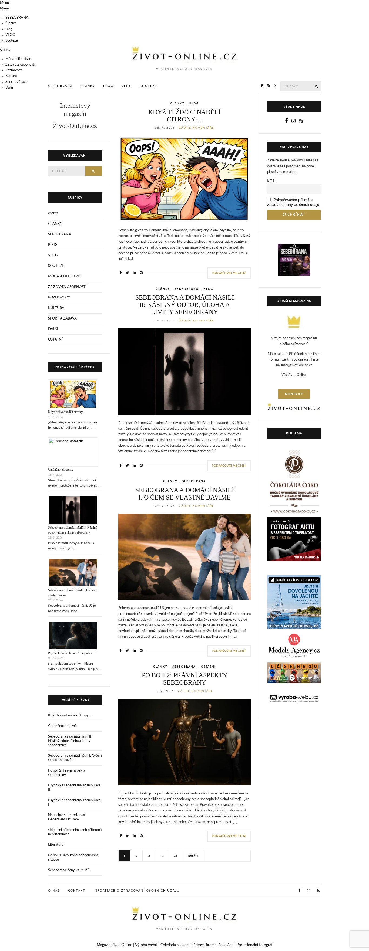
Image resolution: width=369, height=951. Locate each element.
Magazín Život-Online (114, 945)
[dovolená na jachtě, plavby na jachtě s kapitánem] (294, 602)
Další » (193, 855)
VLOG (10, 35)
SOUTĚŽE (56, 266)
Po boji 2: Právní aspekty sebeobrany (184, 679)
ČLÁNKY (177, 103)
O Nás (54, 890)
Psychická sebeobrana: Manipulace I (74, 802)
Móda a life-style (18, 59)
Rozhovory (13, 70)
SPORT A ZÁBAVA (62, 318)
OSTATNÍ (208, 666)
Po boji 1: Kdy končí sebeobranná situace (73, 857)
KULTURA (56, 308)
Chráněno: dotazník (60, 469)
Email (271, 180)
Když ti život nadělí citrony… (184, 115)
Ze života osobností (20, 64)
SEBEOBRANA (16, 17)
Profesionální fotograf (255, 945)
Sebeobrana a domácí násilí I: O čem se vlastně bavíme (184, 494)
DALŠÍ (53, 329)
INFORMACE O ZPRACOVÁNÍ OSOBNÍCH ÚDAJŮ (136, 890)
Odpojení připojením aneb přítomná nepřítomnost (75, 832)
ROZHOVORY (59, 297)
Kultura (11, 76)
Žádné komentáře (196, 128)
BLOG (194, 103)
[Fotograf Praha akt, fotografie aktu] (294, 539)
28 (175, 855)
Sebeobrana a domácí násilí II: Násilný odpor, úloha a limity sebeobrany (184, 304)
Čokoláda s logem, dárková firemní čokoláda (196, 945)
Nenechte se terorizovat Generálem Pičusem (66, 817)
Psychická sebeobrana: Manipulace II (72, 653)
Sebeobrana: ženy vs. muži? (69, 870)
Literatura (55, 845)
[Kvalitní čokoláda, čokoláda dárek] (294, 482)
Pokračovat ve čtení (229, 272)
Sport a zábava (16, 82)
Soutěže (11, 40)
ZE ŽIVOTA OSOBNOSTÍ (67, 287)
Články (10, 23)
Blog (8, 29)
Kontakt (76, 890)
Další (9, 87)
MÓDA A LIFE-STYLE (65, 276)
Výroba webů (146, 945)
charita (53, 213)
